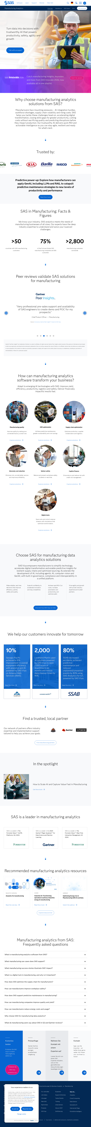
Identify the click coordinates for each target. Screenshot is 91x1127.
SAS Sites (80, 3)
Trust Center (49, 1120)
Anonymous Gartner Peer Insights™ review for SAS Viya (47, 322)
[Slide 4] (47, 336)
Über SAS (50, 3)
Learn (27, 3)
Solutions (58, 8)
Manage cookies (21, 1114)
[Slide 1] (37, 336)
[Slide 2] (40, 336)
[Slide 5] (50, 336)
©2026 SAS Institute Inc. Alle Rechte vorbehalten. (67, 1120)
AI (73, 8)
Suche (68, 3)
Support (34, 3)
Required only (27, 1109)
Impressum (40, 1120)
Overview (50, 8)
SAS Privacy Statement (29, 1097)
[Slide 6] (53, 336)
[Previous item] (6, 313)
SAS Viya (66, 8)
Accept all (15, 1109)
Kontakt (76, 3)
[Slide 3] (43, 336)
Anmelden (84, 3)
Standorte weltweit (72, 3)
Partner (42, 3)
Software (19, 3)
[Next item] (84, 313)
